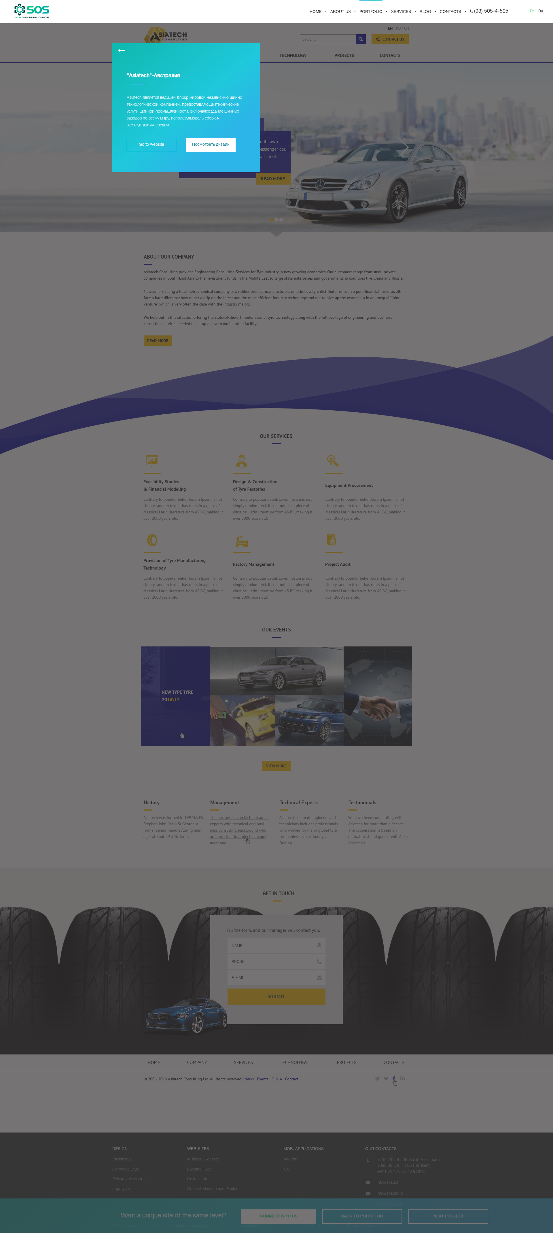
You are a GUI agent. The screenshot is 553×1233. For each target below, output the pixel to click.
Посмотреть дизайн (211, 145)
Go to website (151, 145)
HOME (316, 12)
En (532, 11)
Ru (540, 11)
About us (340, 12)
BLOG (425, 12)
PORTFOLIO (370, 12)
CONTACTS (450, 12)
